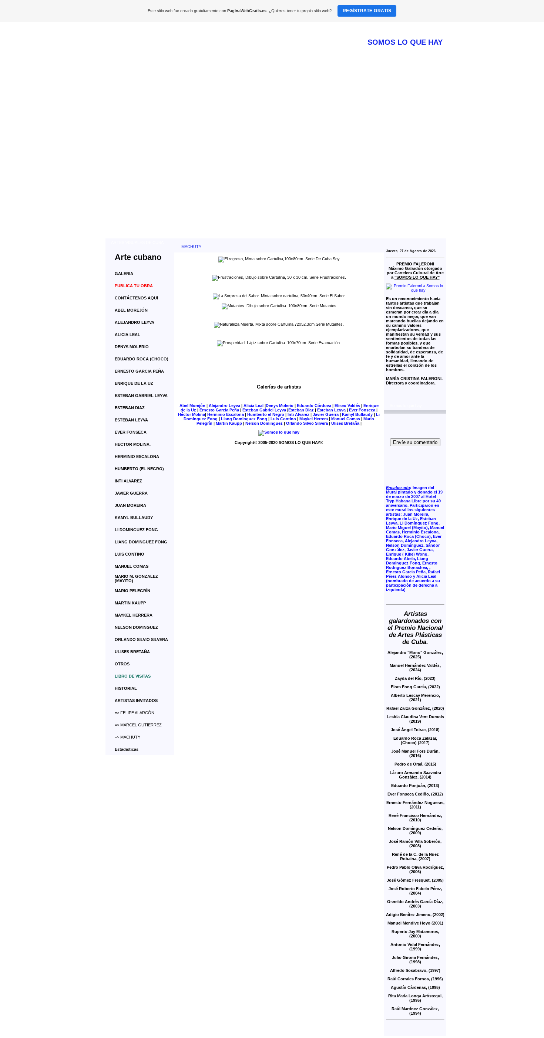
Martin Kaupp (229, 423)
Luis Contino (283, 419)
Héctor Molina (191, 414)
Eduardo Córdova (314, 405)
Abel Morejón (192, 405)
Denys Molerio (279, 405)
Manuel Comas (345, 419)
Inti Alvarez (298, 414)
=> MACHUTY (127, 737)
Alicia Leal (253, 405)
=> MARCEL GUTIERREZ (138, 725)
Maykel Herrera (313, 419)
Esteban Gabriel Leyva (264, 410)
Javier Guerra (326, 414)
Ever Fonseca (362, 410)
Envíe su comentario (415, 442)
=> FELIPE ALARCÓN (134, 712)
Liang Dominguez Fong (244, 419)
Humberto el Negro (265, 414)
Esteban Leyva (331, 410)
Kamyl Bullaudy (357, 414)
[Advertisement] (275, 183)
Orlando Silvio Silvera (307, 423)
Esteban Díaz (301, 410)
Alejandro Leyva (224, 405)
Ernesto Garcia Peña (219, 410)
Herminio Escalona (225, 414)
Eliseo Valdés (347, 405)
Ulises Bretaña (345, 423)
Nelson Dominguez (264, 423)
